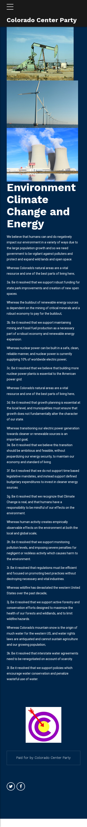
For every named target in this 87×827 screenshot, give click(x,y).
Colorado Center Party (42, 20)
